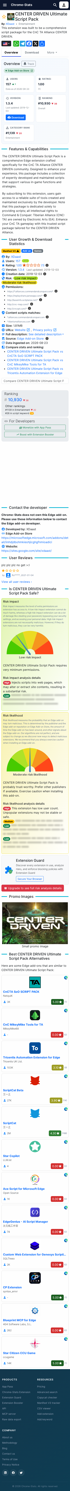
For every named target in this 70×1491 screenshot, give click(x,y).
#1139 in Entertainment (18, 410)
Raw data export (11, 1419)
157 (18, 261)
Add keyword (44, 1419)
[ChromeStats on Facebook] (13, 1472)
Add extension (45, 1413)
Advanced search (47, 1392)
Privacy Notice (10, 1464)
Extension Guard (11, 1397)
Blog (4, 1448)
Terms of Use (10, 1459)
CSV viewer (44, 1408)
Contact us (8, 1453)
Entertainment (27, 23)
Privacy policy (43, 330)
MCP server (9, 1413)
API (4, 1408)
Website (20, 330)
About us (7, 1437)
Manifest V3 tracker (48, 1402)
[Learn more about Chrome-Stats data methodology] (47, 338)
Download (32, 52)
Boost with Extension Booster (36, 434)
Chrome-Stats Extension (16, 1392)
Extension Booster (12, 1402)
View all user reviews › (16, 582)
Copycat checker (47, 1397)
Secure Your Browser (30, 878)
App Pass (7, 1386)
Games (38, 250)
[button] (4, 4)
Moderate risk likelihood (19, 282)
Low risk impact (25, 278)
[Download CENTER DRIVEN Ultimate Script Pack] (19, 108)
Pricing (41, 1386)
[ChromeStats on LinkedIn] (5, 1472)
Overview (11, 52)
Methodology (9, 1442)
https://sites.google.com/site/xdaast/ (26, 550)
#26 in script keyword (19, 413)
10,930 (18, 399)
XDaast (10, 23)
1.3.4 (21, 269)
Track (30, 63)
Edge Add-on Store (18, 70)
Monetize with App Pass (36, 427)
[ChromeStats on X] (21, 1472)
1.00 (30, 265)
